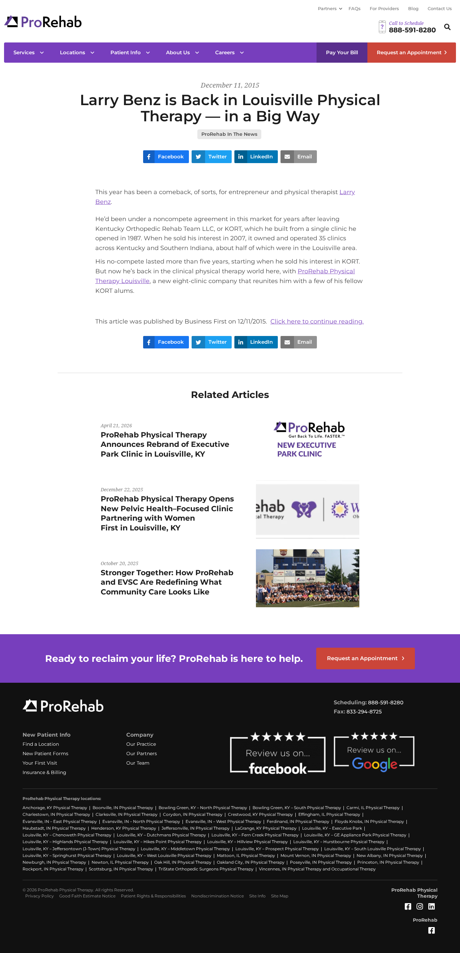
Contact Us (440, 8)
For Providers (384, 8)
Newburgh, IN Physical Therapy (54, 862)
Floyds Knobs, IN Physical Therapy (369, 821)
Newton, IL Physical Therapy (120, 862)
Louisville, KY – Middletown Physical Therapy (185, 848)
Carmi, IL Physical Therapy (373, 807)
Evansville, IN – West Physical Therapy (223, 821)
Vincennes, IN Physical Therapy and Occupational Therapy (317, 868)
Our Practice (141, 744)
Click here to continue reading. (317, 321)
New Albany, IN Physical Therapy (390, 855)
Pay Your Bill (342, 52)
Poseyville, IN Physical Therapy (321, 862)
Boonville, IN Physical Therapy (123, 807)
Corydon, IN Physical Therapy (193, 814)
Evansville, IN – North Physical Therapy (141, 821)
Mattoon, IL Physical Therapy (246, 855)
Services (24, 52)
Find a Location (41, 744)
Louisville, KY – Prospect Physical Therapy (277, 848)
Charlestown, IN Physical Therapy (56, 814)
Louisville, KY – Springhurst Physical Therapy (67, 855)
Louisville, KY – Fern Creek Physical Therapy (255, 834)
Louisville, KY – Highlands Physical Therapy (65, 841)
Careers (225, 52)
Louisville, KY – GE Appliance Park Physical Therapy (355, 834)
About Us (178, 52)
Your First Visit (40, 763)
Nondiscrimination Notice (217, 895)
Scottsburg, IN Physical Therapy (121, 868)
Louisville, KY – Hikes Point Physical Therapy (157, 841)
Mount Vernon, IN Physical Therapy (316, 855)
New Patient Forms (45, 753)
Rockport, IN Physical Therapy (53, 868)
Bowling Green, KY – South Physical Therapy (297, 807)
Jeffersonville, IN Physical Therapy (196, 828)
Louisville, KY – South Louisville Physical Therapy (372, 848)
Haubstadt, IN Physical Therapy (54, 828)
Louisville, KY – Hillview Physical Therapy (247, 841)
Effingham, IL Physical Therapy (329, 814)
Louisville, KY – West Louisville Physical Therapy (164, 855)
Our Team (138, 763)
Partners (327, 8)
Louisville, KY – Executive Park (332, 828)
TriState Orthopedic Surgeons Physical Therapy (206, 868)
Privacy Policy (39, 895)
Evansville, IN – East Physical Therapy (60, 821)
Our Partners (141, 753)
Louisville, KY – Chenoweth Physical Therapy (67, 834)
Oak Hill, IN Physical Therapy (182, 862)
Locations (72, 52)
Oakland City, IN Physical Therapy (251, 862)
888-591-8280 (385, 702)
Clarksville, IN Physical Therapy (127, 814)
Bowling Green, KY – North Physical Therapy (203, 807)
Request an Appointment (409, 52)
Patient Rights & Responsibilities (153, 895)
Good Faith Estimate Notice (87, 895)
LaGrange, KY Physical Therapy (266, 828)
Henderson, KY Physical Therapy (123, 828)
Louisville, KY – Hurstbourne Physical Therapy (339, 841)
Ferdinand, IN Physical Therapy (298, 821)
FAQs (355, 8)
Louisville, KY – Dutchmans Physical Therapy (161, 834)
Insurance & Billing (44, 772)
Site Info (257, 895)
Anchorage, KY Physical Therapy (55, 807)
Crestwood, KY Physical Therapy (260, 814)
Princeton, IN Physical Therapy (388, 862)
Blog (413, 8)
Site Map (279, 895)
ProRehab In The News (229, 134)
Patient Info (125, 52)
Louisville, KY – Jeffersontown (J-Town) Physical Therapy (79, 848)
